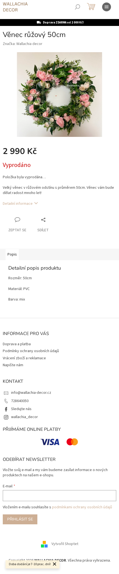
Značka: (22, 44)
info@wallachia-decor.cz (31, 392)
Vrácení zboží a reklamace (24, 358)
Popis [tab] (12, 254)
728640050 (20, 401)
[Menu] (106, 6)
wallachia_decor (24, 417)
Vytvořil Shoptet (64, 544)
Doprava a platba (17, 344)
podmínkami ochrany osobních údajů (82, 507)
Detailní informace (18, 203)
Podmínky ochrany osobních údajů (31, 351)
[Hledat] (77, 6)
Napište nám (13, 365)
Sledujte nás (21, 409)
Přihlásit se (20, 519)
